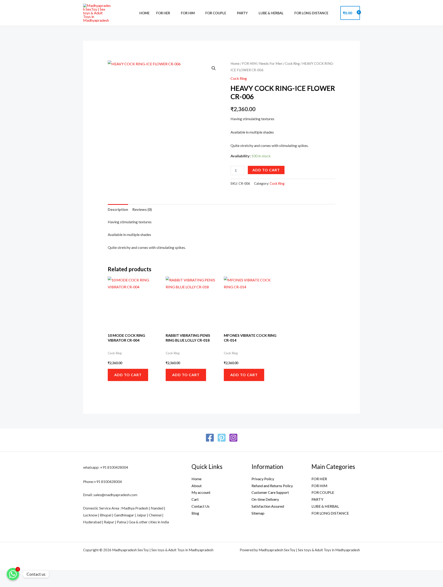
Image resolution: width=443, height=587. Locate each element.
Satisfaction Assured (267, 506)
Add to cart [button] (128, 374)
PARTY (242, 13)
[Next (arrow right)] (20, 583)
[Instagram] (233, 437)
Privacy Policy (262, 479)
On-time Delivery (265, 499)
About (197, 485)
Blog (195, 513)
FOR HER (163, 13)
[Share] (33, 574)
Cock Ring (292, 63)
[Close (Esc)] (47, 574)
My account (201, 492)
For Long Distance (311, 13)
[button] (214, 68)
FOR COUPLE (215, 13)
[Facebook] (209, 437)
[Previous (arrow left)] (6, 583)
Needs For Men (270, 63)
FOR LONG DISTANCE (330, 513)
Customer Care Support (270, 492)
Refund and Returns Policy (272, 485)
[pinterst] (221, 437)
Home (144, 13)
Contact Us (201, 506)
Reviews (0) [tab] (142, 209)
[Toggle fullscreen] (20, 574)
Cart (195, 499)
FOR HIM (188, 13)
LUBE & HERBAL (271, 13)
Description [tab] (118, 209)
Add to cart (266, 170)
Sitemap (257, 513)
